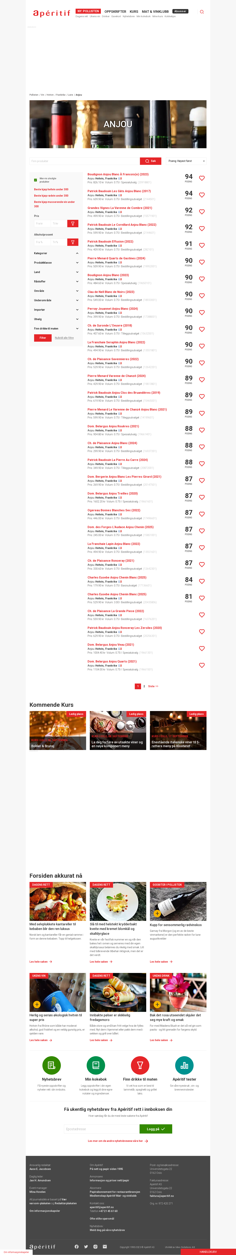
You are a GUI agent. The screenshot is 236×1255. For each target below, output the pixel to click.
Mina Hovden (38, 1191)
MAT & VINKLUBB (155, 11)
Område (39, 290)
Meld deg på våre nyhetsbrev (107, 1230)
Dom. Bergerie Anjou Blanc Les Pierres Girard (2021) (124, 476)
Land (37, 272)
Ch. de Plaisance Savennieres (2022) (113, 359)
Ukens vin (95, 16)
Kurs (134, 11)
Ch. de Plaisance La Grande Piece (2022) (116, 611)
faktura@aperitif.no (162, 1195)
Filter (43, 337)
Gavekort (116, 16)
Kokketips (170, 16)
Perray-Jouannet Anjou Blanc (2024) (113, 308)
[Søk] (202, 12)
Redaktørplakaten (66, 1203)
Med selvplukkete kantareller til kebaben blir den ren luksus (53, 926)
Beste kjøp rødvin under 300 (51, 195)
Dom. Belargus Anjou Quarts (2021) (112, 661)
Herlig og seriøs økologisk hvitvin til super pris (56, 1017)
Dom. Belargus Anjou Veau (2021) (111, 644)
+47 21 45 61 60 (108, 1211)
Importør (39, 309)
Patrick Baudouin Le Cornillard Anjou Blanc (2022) (122, 224)
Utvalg (38, 319)
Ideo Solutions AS (185, 1247)
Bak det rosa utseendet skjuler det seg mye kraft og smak (175, 1017)
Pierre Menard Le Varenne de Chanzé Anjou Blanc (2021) (127, 409)
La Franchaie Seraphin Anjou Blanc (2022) (116, 342)
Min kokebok (144, 16)
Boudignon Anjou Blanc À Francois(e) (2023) (118, 174)
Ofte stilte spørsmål (102, 1218)
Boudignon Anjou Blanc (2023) (108, 275)
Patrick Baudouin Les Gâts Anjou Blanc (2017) (119, 191)
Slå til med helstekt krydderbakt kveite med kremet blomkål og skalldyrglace (113, 928)
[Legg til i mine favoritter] (202, 178)
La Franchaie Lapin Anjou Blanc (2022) (114, 544)
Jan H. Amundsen (40, 1180)
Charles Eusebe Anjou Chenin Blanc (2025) (117, 577)
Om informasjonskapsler (45, 1210)
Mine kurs (157, 16)
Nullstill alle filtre (64, 337)
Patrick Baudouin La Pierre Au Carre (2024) (118, 460)
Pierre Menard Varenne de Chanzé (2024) (117, 376)
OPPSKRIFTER (115, 11)
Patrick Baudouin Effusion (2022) (110, 241)
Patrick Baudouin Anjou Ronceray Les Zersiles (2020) (125, 628)
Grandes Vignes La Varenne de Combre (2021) (120, 208)
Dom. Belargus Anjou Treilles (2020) (113, 493)
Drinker (106, 16)
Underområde (42, 300)
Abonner (180, 11)
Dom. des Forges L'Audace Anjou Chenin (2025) (121, 527)
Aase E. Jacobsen (40, 1169)
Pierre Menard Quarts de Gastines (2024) (116, 258)
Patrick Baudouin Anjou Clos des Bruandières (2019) (124, 392)
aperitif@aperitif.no (102, 1207)
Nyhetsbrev (129, 16)
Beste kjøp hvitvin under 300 (51, 189)
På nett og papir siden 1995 (106, 1169)
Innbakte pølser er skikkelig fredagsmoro (110, 1017)
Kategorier (40, 253)
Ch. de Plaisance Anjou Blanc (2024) (112, 443)
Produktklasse (43, 262)
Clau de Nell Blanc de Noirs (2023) (111, 292)
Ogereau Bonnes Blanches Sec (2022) (114, 510)
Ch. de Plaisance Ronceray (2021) (111, 560)
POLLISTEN (90, 11)
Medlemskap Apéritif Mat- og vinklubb (113, 1195)
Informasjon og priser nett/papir (109, 1180)
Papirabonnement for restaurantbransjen (115, 1191)
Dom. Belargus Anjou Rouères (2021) (113, 426)
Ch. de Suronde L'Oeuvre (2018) (110, 325)
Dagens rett (82, 16)
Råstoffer (40, 281)
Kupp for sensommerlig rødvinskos (176, 925)
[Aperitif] (51, 13)
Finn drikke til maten (46, 328)
